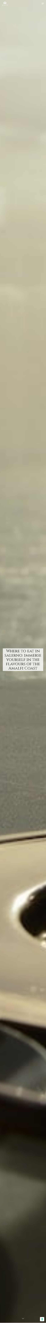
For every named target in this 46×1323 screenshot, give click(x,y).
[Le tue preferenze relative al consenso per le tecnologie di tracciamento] (42, 1319)
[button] (43, 3)
